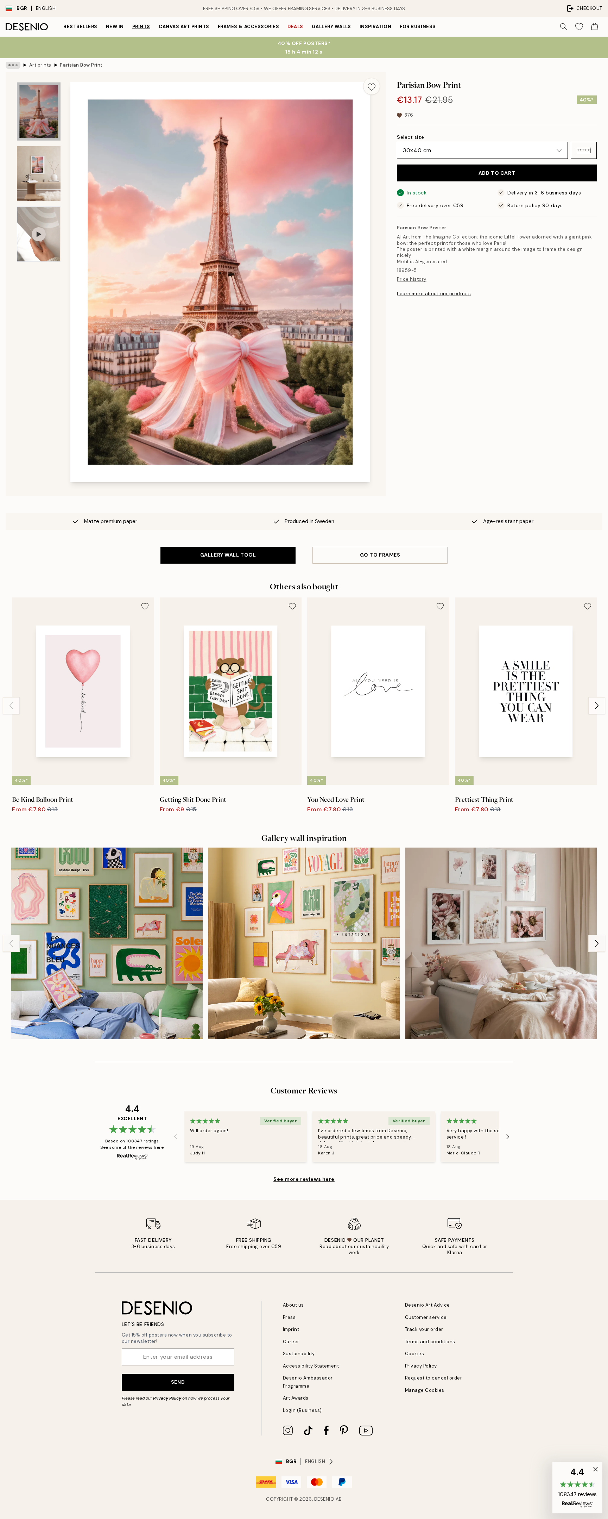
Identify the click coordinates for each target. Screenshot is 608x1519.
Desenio (324, 1499)
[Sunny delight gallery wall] (304, 943)
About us (293, 1305)
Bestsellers (80, 27)
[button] (584, 150)
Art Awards (296, 1398)
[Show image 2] (39, 173)
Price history (411, 279)
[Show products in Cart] (594, 26)
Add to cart (497, 173)
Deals (295, 27)
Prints (141, 27)
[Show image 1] (39, 111)
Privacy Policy (167, 1398)
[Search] (563, 27)
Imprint (291, 1329)
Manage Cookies (424, 1390)
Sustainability (299, 1354)
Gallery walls (331, 27)
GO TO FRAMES (380, 555)
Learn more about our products (434, 294)
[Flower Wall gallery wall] (501, 943)
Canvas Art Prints (184, 27)
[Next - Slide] (596, 705)
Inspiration (376, 27)
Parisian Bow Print (81, 65)
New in (115, 27)
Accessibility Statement (311, 1366)
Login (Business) (302, 1410)
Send (178, 1382)
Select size (410, 137)
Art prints (40, 65)
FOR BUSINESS (418, 27)
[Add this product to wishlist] (371, 86)
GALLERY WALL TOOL (228, 555)
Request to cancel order (433, 1378)
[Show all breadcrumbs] (13, 65)
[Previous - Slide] (11, 705)
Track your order (424, 1329)
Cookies (414, 1354)
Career (291, 1342)
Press (289, 1317)
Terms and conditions (430, 1342)
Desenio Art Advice (427, 1305)
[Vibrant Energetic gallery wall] (107, 943)
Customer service (426, 1317)
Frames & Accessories (248, 27)
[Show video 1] (39, 234)
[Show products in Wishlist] (579, 26)
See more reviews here (304, 1179)
